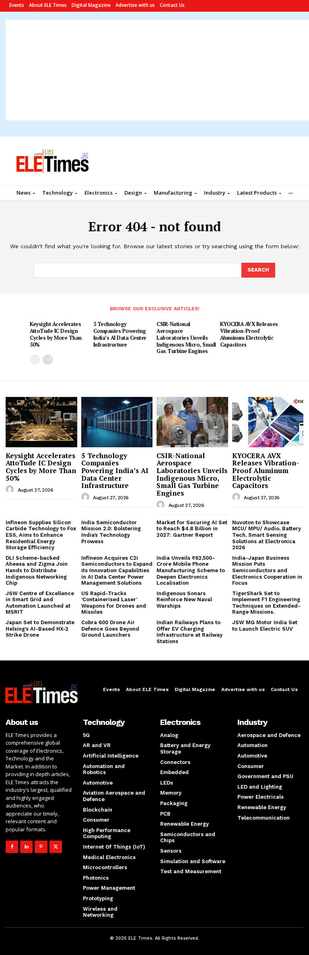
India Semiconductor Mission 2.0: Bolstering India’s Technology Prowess (111, 531)
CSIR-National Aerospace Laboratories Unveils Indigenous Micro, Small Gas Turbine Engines (186, 337)
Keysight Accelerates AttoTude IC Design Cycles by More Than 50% (56, 334)
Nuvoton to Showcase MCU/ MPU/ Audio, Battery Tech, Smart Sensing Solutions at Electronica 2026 (266, 534)
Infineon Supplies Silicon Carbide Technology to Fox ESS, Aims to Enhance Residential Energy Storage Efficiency (41, 534)
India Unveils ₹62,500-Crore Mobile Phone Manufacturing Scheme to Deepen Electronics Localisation (191, 570)
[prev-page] (35, 360)
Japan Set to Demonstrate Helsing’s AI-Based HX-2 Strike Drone (40, 628)
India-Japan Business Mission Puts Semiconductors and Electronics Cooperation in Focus (267, 570)
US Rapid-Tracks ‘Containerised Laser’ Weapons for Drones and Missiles (113, 602)
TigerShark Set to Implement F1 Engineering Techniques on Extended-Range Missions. (266, 602)
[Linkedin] (26, 847)
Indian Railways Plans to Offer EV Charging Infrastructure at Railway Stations (189, 631)
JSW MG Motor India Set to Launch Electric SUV (264, 625)
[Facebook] (12, 847)
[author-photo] (11, 489)
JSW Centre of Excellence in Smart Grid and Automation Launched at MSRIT (40, 602)
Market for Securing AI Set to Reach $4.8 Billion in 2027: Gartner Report (192, 528)
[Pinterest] (41, 847)
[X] (55, 847)
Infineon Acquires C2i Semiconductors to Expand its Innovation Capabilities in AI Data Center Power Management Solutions (116, 570)
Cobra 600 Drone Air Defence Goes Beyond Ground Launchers (110, 628)
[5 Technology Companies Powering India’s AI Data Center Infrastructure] (117, 422)
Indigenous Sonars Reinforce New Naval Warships (184, 599)
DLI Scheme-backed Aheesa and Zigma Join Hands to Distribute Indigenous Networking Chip (37, 570)
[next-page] (48, 360)
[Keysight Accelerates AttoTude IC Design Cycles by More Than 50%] (41, 422)
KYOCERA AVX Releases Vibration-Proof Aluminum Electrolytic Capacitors (249, 334)
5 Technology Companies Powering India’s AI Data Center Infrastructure (119, 334)
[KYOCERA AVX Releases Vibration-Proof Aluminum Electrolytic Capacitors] (268, 422)
